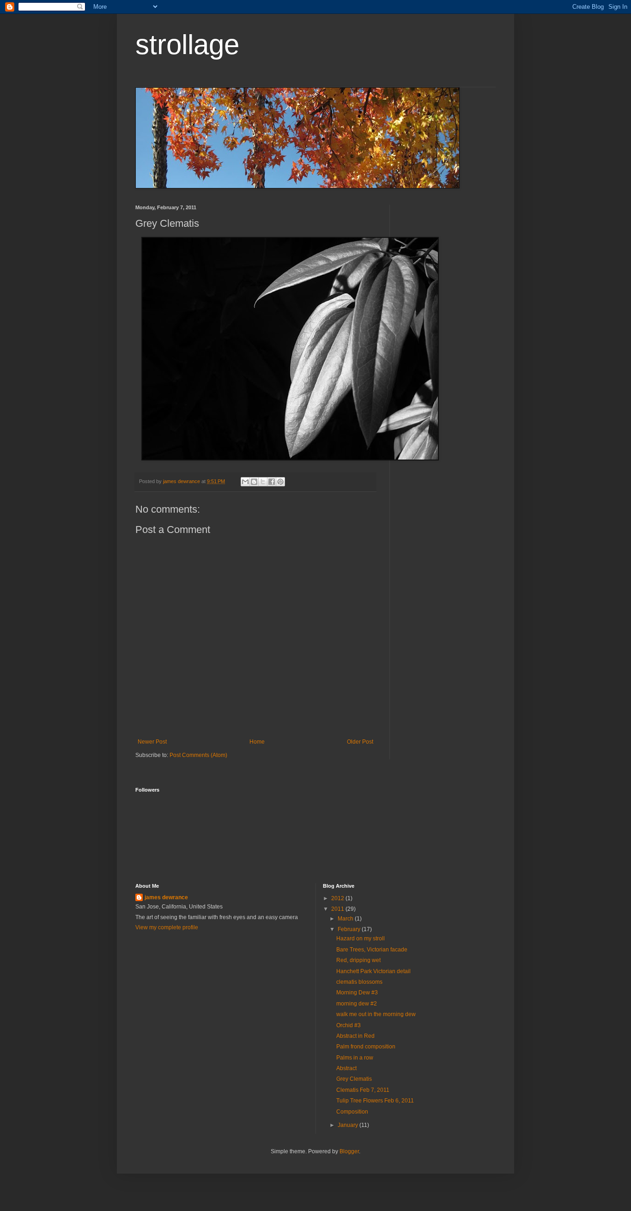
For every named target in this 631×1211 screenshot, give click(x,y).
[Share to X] (262, 481)
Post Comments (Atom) (198, 755)
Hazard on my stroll (360, 938)
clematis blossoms (359, 982)
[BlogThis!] (254, 481)
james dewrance (166, 897)
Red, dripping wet (358, 960)
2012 (338, 898)
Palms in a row (354, 1057)
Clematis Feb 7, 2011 (362, 1090)
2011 (338, 909)
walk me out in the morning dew (376, 1014)
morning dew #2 (356, 1003)
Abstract (346, 1068)
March (346, 918)
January (348, 1125)
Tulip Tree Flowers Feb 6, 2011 (375, 1100)
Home (257, 742)
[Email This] (245, 481)
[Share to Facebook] (271, 481)
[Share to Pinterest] (280, 481)
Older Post (360, 742)
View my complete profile (166, 927)
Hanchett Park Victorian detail (373, 971)
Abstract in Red (355, 1036)
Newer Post (152, 742)
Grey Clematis (354, 1079)
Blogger (349, 1151)
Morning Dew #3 (357, 992)
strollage (187, 44)
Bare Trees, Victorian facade (371, 949)
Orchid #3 (348, 1025)
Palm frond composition (365, 1046)
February (350, 929)
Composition (352, 1111)
